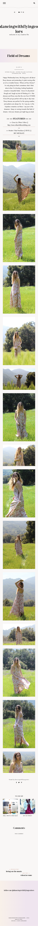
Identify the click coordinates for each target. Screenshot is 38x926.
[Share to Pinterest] (21, 782)
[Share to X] (19, 782)
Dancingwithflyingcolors (22, 779)
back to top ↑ (19, 919)
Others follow (10, 72)
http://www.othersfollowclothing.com (19, 125)
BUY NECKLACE (19, 133)
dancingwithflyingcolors (19, 29)
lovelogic (23, 921)
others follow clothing (24, 72)
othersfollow (16, 73)
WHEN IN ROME (26, 875)
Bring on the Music (14, 871)
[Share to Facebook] (16, 782)
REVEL (24, 73)
